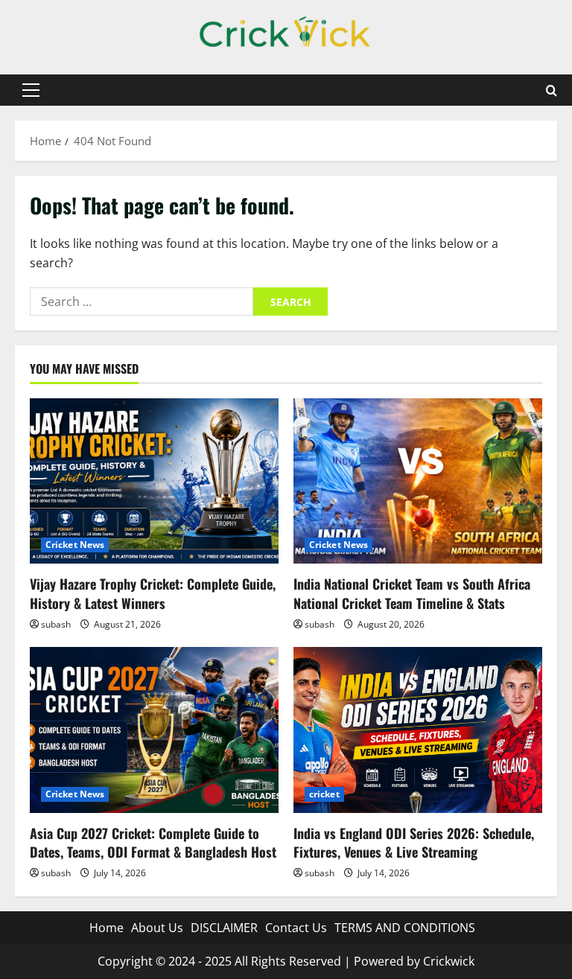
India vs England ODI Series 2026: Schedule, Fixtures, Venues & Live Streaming (413, 842)
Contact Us (296, 927)
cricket (324, 794)
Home (106, 927)
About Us (157, 927)
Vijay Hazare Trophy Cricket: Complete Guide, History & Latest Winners (153, 593)
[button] (31, 90)
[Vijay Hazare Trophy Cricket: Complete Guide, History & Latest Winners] (154, 481)
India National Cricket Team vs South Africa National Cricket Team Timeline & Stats (411, 593)
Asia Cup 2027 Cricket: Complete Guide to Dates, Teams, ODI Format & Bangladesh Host (153, 842)
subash (56, 624)
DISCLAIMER (224, 927)
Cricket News (74, 544)
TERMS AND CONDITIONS (404, 927)
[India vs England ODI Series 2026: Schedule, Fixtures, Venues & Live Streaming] (417, 730)
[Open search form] (551, 90)
